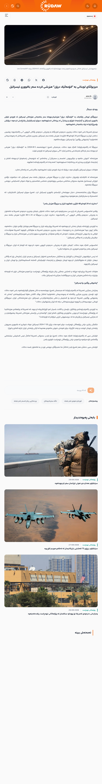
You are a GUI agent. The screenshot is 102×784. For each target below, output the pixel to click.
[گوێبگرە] (47, 97)
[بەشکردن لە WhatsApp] (29, 80)
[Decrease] (13, 97)
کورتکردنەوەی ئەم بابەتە (73, 401)
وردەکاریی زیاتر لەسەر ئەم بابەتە (25, 401)
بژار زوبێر (89, 96)
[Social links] (6, 6)
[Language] (12, 6)
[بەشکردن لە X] (36, 80)
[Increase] (6, 97)
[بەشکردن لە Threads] (15, 80)
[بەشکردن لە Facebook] (43, 80)
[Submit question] (91, 390)
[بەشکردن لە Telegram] (22, 80)
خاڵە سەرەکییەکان (50, 401)
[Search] (18, 6)
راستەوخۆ (90, 16)
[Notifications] (95, 6)
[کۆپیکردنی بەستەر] (7, 80)
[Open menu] (6, 15)
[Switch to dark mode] (87, 6)
